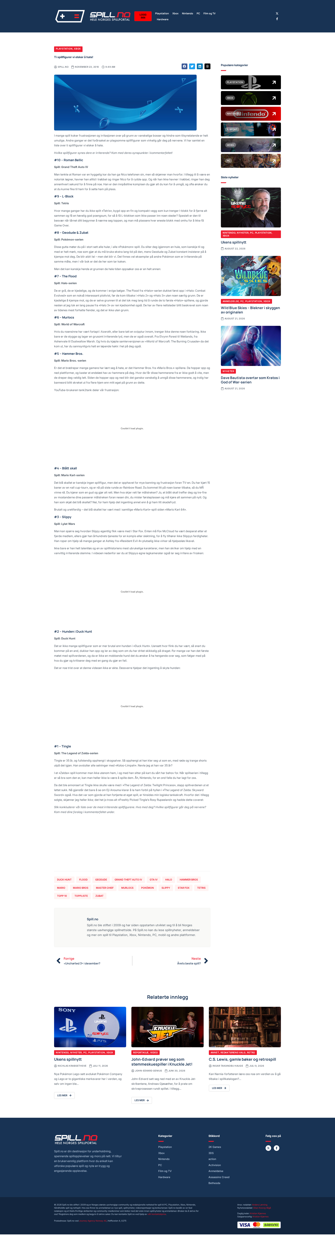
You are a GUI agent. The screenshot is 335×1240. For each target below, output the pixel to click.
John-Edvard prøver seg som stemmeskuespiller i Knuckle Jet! (161, 1061)
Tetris (201, 888)
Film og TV (209, 13)
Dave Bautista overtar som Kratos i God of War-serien (250, 380)
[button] (185, 66)
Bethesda (214, 1183)
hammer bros (189, 879)
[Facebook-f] (277, 18)
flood (83, 879)
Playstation (162, 13)
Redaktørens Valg (233, 1052)
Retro (251, 1052)
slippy (166, 888)
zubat (99, 896)
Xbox (175, 13)
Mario (61, 888)
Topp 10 (62, 896)
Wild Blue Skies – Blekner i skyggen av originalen (250, 310)
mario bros (80, 888)
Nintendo (187, 13)
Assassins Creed (219, 1177)
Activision (215, 1165)
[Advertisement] (132, 844)
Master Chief (105, 888)
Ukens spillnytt (233, 242)
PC (198, 13)
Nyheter (242, 232)
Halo (168, 879)
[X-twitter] (277, 13)
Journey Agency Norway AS (93, 1220)
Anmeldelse (231, 301)
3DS (211, 1153)
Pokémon (147, 888)
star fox (183, 888)
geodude (101, 879)
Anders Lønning (259, 1204)
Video (154, 1052)
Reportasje (141, 1052)
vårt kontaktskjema (157, 1214)
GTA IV (154, 879)
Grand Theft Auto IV (128, 879)
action (212, 1159)
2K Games (215, 1147)
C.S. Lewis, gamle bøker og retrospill (242, 1059)
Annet (215, 1052)
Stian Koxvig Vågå (262, 1207)
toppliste (81, 896)
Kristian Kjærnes (258, 1213)
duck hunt (64, 879)
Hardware (162, 19)
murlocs (127, 888)
